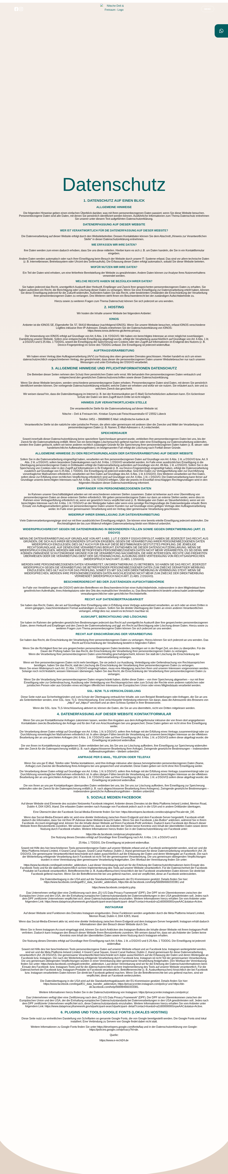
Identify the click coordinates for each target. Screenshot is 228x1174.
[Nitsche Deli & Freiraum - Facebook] (16, 9)
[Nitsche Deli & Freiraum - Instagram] (21, 9)
